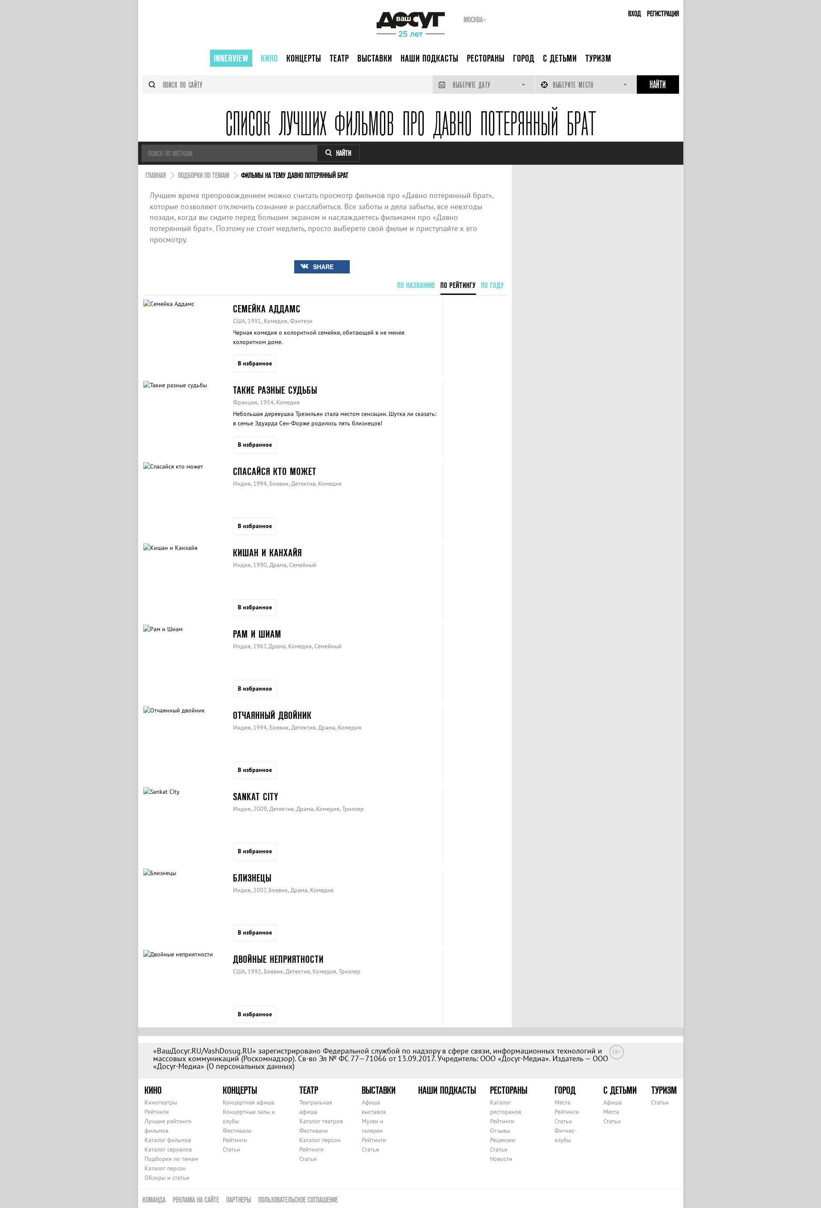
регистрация (663, 13)
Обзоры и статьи (167, 1177)
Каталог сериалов (168, 1149)
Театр (339, 58)
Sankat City (255, 796)
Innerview (231, 58)
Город (524, 58)
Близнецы (252, 878)
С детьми (560, 58)
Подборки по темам (171, 1159)
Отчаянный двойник (272, 715)
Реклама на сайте (196, 1200)
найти (343, 153)
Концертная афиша (249, 1102)
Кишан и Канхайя (267, 552)
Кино (269, 58)
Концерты (303, 58)
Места (562, 1102)
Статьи (231, 1149)
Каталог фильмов (168, 1140)
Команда (153, 1200)
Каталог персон (165, 1168)
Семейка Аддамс (267, 308)
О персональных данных (250, 1066)
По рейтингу (458, 285)
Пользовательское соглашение (298, 1200)
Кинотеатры (161, 1102)
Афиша (612, 1102)
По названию (416, 285)
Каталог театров (321, 1121)
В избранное (255, 363)
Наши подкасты (429, 58)
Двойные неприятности (278, 959)
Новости (501, 1159)
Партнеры (238, 1200)
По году (492, 285)
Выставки (374, 58)
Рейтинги (157, 1112)
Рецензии (502, 1140)
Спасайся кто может (274, 471)
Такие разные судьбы (275, 390)
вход (634, 13)
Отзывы (500, 1130)
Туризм (598, 58)
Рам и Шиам (257, 634)
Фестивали (237, 1130)
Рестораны (486, 58)
